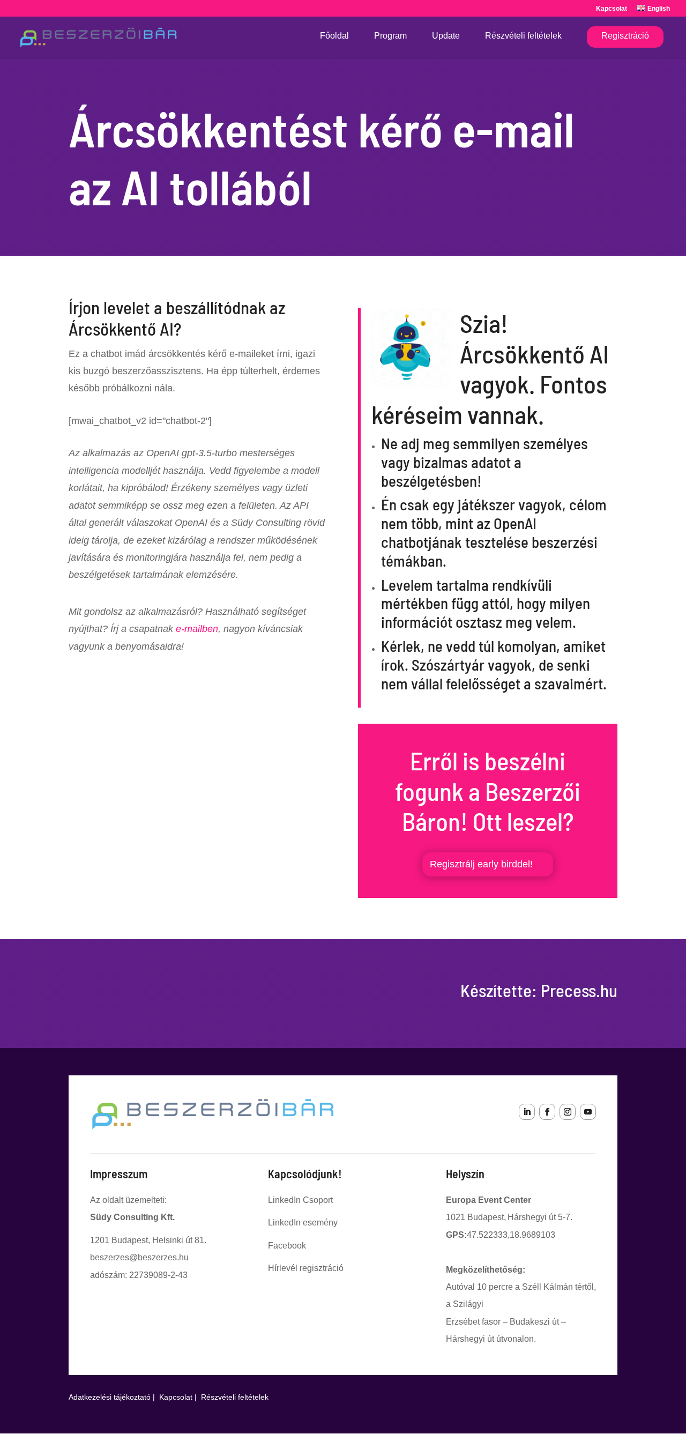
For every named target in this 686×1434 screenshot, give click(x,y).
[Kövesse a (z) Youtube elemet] (588, 1112)
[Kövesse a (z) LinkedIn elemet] (527, 1112)
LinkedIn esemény (303, 1222)
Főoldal (334, 36)
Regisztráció (625, 35)
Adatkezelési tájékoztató (110, 1397)
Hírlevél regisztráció (306, 1268)
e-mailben (197, 628)
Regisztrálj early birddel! (481, 864)
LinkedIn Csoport (300, 1200)
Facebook (287, 1245)
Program (390, 36)
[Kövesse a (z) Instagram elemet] (568, 1112)
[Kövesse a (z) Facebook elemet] (547, 1112)
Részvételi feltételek (523, 36)
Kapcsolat (611, 8)
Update (446, 36)
